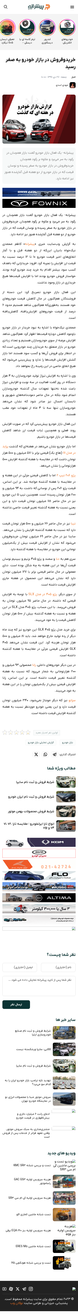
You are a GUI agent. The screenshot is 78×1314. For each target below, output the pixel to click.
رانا (34, 665)
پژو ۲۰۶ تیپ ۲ (66, 475)
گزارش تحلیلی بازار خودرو (41, 742)
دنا (57, 559)
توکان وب (16, 1303)
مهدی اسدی (62, 85)
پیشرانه (30, 244)
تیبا (73, 524)
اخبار (73, 77)
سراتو (72, 700)
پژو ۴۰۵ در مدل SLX (42, 594)
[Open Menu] (72, 8)
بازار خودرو (67, 742)
